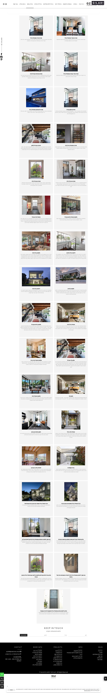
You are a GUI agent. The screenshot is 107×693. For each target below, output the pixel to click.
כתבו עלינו (22, 4)
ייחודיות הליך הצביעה (36, 468)
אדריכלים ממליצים (47, 4)
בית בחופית (59, 663)
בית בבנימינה (58, 651)
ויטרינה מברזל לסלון (36, 145)
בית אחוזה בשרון (58, 665)
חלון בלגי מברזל (71, 360)
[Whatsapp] (1, 675)
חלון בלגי (71, 396)
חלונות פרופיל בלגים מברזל (71, 217)
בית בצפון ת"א (58, 656)
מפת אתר (99, 659)
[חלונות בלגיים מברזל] (95, 3)
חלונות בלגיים (71, 288)
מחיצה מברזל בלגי (71, 181)
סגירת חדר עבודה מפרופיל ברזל (70, 74)
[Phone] (1, 679)
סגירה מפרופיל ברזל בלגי (71, 145)
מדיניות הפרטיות (87, 690)
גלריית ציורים (38, 4)
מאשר (11, 689)
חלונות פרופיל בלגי (36, 396)
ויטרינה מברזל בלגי (36, 181)
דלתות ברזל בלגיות (70, 253)
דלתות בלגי (39, 659)
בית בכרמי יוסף (58, 654)
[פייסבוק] (6, 4)
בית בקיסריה (59, 652)
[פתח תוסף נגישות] (105, 679)
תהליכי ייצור (58, 4)
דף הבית (81, 4)
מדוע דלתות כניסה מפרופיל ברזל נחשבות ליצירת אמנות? (53, 611)
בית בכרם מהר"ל (57, 659)
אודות (74, 4)
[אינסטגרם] (4, 4)
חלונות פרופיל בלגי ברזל (36, 360)
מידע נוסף (29, 4)
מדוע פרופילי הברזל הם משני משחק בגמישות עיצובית (71, 539)
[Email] (1, 683)
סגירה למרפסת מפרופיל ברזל (36, 109)
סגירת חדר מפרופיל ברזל (36, 38)
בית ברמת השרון (58, 658)
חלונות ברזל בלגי (36, 253)
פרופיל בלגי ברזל (71, 432)
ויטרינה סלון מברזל (71, 109)
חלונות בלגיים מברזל (36, 324)
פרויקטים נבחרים (78, 658)
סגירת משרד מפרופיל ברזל (71, 38)
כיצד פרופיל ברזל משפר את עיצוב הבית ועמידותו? (36, 503)
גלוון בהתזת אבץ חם (36, 432)
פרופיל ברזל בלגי (71, 324)
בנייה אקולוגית (70, 468)
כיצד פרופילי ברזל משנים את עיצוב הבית (70, 503)
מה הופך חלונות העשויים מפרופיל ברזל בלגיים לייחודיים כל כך (36, 539)
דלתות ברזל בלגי (36, 288)
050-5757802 (15, 659)
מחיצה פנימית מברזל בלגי (36, 74)
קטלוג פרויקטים (67, 4)
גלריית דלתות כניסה (77, 656)
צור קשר (15, 4)
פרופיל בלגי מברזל (36, 217)
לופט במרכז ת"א (57, 661)
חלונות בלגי (39, 663)
